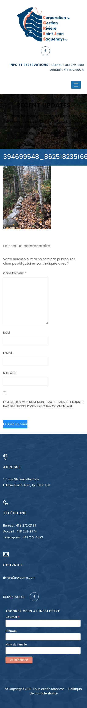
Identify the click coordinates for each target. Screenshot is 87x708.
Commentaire (14, 273)
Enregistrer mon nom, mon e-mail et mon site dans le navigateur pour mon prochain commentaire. (43, 404)
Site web (9, 373)
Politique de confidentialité (56, 691)
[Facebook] (45, 50)
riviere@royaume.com (19, 578)
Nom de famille (16, 644)
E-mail (7, 353)
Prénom (10, 631)
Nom (6, 332)
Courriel (12, 617)
